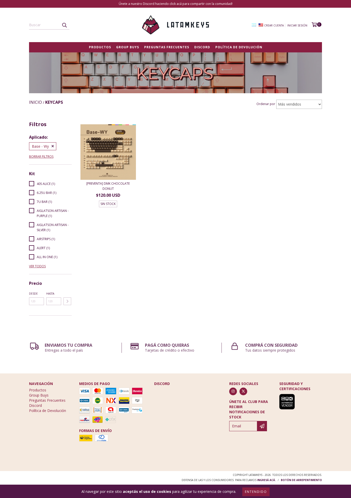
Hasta (50, 293)
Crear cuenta (274, 25)
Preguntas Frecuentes (166, 47)
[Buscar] (64, 25)
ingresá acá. (266, 480)
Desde (33, 293)
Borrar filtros (41, 156)
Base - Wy (40, 146)
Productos (100, 47)
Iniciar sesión (297, 25)
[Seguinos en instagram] (233, 391)
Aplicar (67, 301)
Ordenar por (265, 104)
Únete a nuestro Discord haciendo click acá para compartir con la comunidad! (176, 4)
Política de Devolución (238, 47)
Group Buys (127, 47)
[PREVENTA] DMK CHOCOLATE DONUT (108, 186)
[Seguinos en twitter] (243, 391)
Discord (202, 47)
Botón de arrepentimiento (301, 480)
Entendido (256, 492)
